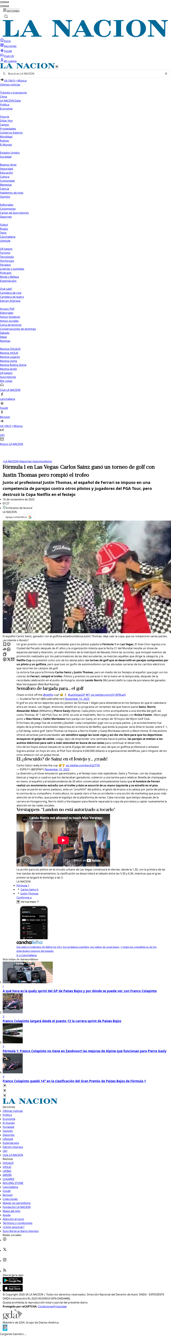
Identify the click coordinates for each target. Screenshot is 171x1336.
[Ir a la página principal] (85, 36)
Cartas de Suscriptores (14, 213)
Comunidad (7, 181)
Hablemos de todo (11, 193)
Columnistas (8, 209)
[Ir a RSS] (5, 1271)
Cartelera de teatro (12, 297)
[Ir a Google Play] (13, 1283)
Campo (4, 124)
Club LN (9, 56)
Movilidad (6, 136)
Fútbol (4, 225)
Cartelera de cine (10, 293)
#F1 (88, 695)
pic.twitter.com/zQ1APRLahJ (108, 695)
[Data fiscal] (5, 1330)
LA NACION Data (10, 100)
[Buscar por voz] (166, 73)
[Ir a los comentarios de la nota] (9, 644)
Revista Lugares (10, 357)
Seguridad (6, 169)
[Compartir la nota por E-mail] (13, 659)
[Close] (5, 1085)
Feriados (5, 265)
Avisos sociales (9, 321)
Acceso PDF (7, 309)
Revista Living (8, 361)
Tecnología (7, 257)
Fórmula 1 (23, 885)
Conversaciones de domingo (18, 329)
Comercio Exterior (11, 132)
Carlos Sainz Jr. (30, 889)
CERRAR (4, 2)
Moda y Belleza (9, 277)
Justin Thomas (29, 893)
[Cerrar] (57, 67)
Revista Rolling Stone (13, 365)
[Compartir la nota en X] (9, 659)
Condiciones (45, 1306)
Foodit (8, 51)
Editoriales (6, 205)
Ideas (3, 337)
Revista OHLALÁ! (10, 349)
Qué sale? (6, 289)
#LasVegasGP (76, 695)
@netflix (48, 695)
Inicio (7, 41)
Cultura (4, 177)
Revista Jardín (8, 369)
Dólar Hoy (6, 120)
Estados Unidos (10, 153)
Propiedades (8, 128)
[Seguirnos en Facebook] (5, 1240)
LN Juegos (6, 249)
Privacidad (60, 1306)
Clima (3, 96)
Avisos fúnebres (10, 317)
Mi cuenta (10, 61)
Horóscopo (7, 261)
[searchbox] (84, 74)
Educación (6, 173)
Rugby (4, 229)
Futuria (4, 116)
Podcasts (6, 273)
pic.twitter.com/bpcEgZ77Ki (83, 765)
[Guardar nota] (5, 644)
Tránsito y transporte (13, 92)
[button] (85, 254)
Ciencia (4, 189)
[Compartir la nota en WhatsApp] (9, 649)
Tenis (3, 233)
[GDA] (12, 1318)
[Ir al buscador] (6, 16)
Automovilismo (42, 461)
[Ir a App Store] (13, 1290)
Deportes (25, 461)
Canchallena (7, 237)
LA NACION (10, 461)
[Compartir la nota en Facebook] (5, 659)
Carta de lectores (11, 325)
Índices (4, 140)
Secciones (10, 46)
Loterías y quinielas (12, 269)
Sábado (5, 333)
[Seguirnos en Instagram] (5, 1261)
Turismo (5, 253)
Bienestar (6, 185)
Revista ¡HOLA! (9, 353)
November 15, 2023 (77, 699)
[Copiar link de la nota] (5, 654)
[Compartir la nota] (5, 649)
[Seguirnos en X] (5, 1250)
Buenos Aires (8, 165)
